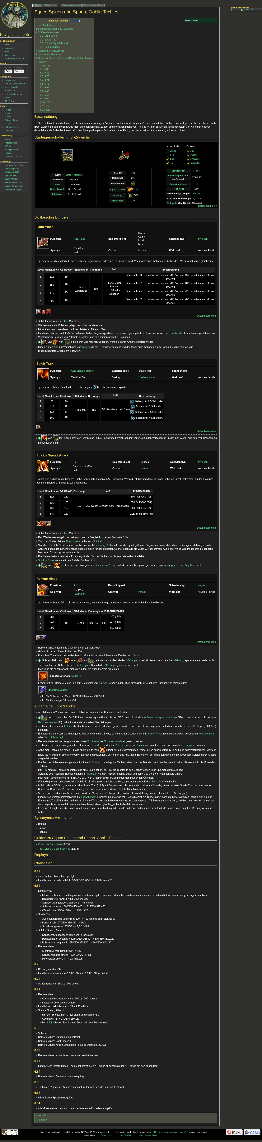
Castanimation (147, 377)
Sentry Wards (154, 733)
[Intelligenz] (133, 183)
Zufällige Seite (11, 127)
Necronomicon (206, 733)
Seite (37, 5)
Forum (8, 139)
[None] (168, 159)
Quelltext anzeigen (71, 5)
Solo (172, 155)
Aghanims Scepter (57, 690)
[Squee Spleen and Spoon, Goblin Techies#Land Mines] (44, 342)
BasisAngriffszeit (178, 184)
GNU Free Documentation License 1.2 (170, 1132)
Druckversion (11, 179)
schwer (196, 171)
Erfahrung (99, 545)
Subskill (75, 676)
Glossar (8, 123)
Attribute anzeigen (13, 189)
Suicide (97, 541)
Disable (81, 371)
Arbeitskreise (11, 143)
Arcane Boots (123, 745)
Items (7, 113)
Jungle (173, 151)
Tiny (44, 770)
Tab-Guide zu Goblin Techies (54, 848)
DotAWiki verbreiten (14, 156)
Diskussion (50, 5)
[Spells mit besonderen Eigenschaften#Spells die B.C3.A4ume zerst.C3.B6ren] (48, 523)
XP (138, 665)
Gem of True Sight (54, 737)
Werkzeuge (10, 55)
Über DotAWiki (125, 1135)
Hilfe (7, 97)
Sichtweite (172, 203)
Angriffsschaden (117, 189)
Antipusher (195, 159)
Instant (142, 250)
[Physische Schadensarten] (129, 189)
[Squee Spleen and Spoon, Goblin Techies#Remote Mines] (55, 342)
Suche (3, 63)
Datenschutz (107, 1135)
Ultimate (79, 593)
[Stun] (94, 387)
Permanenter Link (13, 182)
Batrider (95, 762)
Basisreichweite (47, 722)
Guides (8, 117)
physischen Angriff (181, 565)
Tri (171, 163)
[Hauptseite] (15, 15)
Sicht (136, 655)
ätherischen (61, 321)
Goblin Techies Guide (50, 844)
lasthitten (92, 773)
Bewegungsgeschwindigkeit (162, 717)
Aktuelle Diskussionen (15, 84)
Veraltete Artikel (12, 87)
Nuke (82, 239)
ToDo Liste (10, 90)
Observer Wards (113, 741)
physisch (203, 239)
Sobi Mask (97, 745)
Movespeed (118, 201)
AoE (192, 151)
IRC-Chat (9, 146)
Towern (86, 347)
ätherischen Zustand (106, 565)
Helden (68, 726)
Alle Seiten (9, 101)
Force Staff (158, 781)
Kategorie (40, 1115)
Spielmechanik (11, 120)
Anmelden (248, 9)
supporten (190, 745)
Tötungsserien (73, 541)
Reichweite (178, 189)
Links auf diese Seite (14, 165)
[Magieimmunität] (48, 311)
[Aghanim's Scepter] (43, 637)
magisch (202, 585)
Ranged (196, 193)
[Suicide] (38, 523)
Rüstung (117, 195)
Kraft (57, 184)
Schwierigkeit (178, 171)
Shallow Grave (46, 560)
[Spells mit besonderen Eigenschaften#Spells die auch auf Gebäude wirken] (43, 311)
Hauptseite (10, 80)
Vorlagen (9, 131)
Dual (172, 159)
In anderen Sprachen (14, 58)
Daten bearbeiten (207, 206)
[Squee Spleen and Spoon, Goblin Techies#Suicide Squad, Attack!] (57, 565)
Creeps (84, 665)
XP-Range (131, 660)
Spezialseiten (11, 175)
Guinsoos (142, 745)
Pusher (193, 155)
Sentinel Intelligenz (74, 175)
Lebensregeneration (178, 175)
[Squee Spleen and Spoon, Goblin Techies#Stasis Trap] (44, 438)
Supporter (195, 163)
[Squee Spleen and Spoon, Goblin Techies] (67, 342)
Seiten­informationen (14, 186)
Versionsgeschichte (93, 5)
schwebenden (175, 333)
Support (90, 371)
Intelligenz (57, 194)
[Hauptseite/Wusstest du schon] (39, 342)
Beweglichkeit (57, 189)
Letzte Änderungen (13, 94)
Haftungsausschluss (147, 1135)
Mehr (7, 51)
